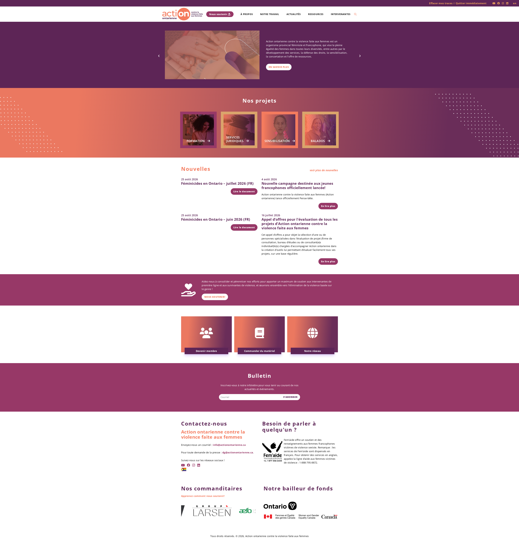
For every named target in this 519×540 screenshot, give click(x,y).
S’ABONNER (290, 397)
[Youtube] (494, 3)
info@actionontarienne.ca (229, 444)
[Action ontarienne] (182, 14)
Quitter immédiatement (471, 3)
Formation (196, 141)
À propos (247, 14)
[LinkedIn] (507, 3)
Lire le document (244, 191)
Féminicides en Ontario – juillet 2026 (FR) (217, 183)
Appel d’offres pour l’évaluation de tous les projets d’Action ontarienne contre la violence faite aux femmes (300, 223)
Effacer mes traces (440, 3)
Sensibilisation (277, 141)
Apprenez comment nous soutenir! (202, 496)
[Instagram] (503, 3)
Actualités (294, 14)
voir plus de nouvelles (324, 170)
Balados (318, 141)
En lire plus (328, 206)
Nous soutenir (218, 14)
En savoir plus (279, 67)
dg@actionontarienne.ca (237, 452)
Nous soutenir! (214, 296)
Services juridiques (234, 139)
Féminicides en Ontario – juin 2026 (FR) (215, 219)
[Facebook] (498, 3)
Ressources (316, 14)
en (514, 3)
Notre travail (269, 14)
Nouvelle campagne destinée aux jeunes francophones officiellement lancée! (297, 185)
